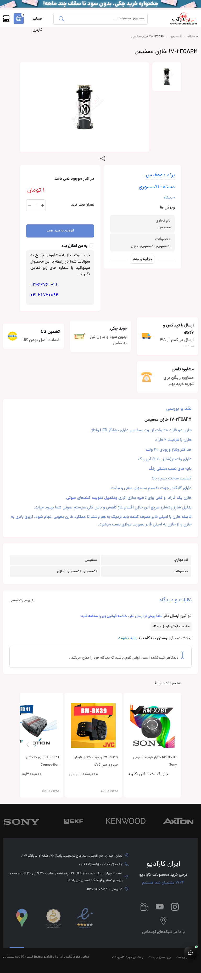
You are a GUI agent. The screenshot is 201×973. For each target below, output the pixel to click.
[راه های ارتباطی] (190, 952)
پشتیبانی (8, 956)
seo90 (19, 956)
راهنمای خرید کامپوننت (127, 957)
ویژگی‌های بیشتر (142, 259)
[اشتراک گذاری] (102, 159)
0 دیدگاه (169, 198)
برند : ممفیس (160, 175)
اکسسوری (176, 37)
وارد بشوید (127, 638)
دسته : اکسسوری (157, 187)
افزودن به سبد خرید (60, 231)
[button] (19, 18)
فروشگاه (192, 37)
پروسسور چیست (159, 957)
